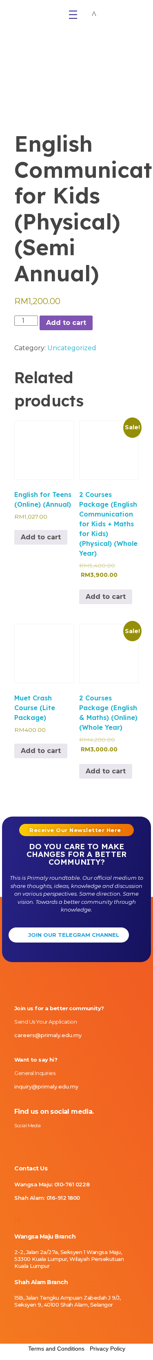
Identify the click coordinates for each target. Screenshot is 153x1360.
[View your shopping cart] (94, 14)
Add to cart (66, 323)
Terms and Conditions (56, 1348)
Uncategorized (71, 348)
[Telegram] (73, 1141)
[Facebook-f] (30, 1141)
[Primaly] (34, 12)
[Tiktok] (45, 1141)
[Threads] (59, 1141)
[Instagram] (16, 1141)
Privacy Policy (107, 1348)
